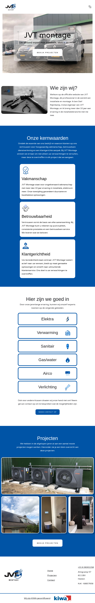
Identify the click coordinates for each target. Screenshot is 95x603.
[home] (44, 7)
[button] (90, 7)
